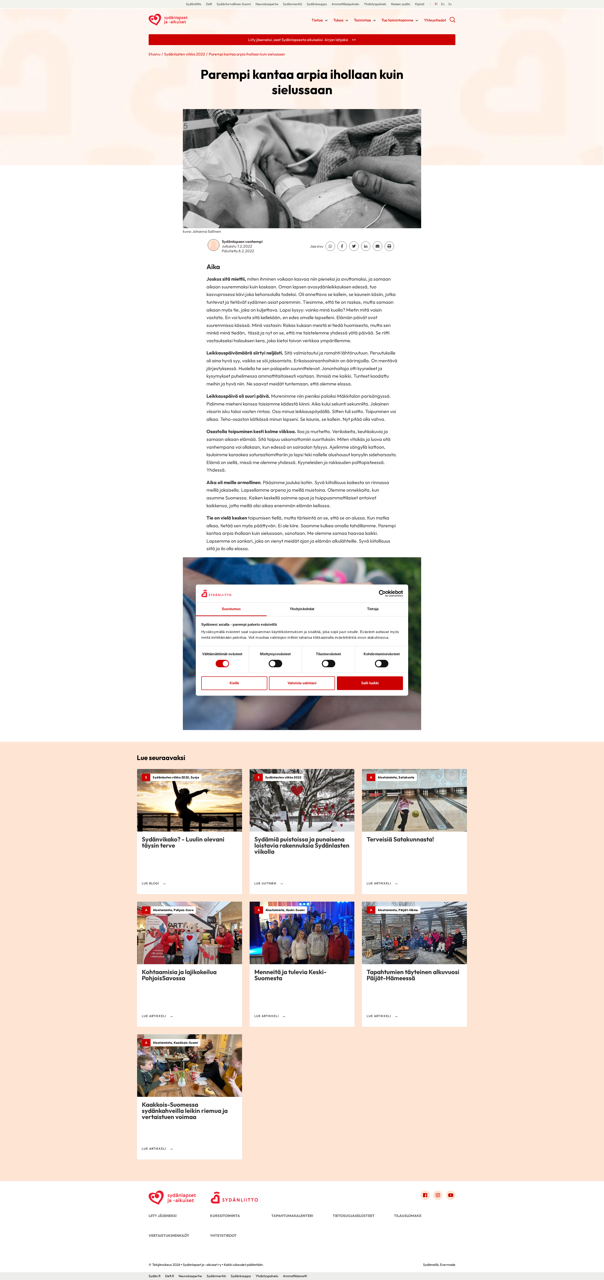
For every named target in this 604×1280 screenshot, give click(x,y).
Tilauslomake (407, 1215)
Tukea (338, 20)
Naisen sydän (400, 4)
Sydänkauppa (317, 4)
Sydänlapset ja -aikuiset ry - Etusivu (186, 19)
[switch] (275, 663)
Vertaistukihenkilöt (169, 1235)
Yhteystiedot (435, 20)
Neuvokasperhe (267, 4)
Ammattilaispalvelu (345, 4)
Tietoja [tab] (372, 609)
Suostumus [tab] (231, 609)
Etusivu (154, 54)
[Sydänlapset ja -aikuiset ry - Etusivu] (172, 1196)
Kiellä (234, 683)
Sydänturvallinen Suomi (234, 4)
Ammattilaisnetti (295, 1276)
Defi (209, 4)
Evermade (447, 1265)
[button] (452, 21)
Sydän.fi (154, 1276)
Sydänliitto (193, 4)
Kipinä (419, 4)
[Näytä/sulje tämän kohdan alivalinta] (326, 20)
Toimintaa (362, 20)
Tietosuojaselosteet (354, 1215)
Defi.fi (169, 1276)
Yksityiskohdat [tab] (302, 609)
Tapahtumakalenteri (292, 1215)
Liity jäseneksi (162, 1215)
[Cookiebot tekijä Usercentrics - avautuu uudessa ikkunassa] (382, 593)
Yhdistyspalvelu (375, 4)
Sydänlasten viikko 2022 (184, 54)
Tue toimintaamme (397, 20)
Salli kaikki (370, 683)
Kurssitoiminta (225, 1215)
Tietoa (317, 20)
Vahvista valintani (302, 683)
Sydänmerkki (292, 4)
